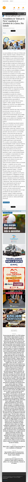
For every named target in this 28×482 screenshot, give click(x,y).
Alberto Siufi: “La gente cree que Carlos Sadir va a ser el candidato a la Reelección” (14, 447)
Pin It (4, 33)
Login (20, 211)
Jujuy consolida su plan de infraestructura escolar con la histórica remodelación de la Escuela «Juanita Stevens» (14, 453)
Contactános (5, 480)
